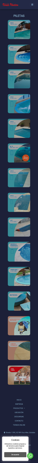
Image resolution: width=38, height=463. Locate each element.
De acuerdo (15, 454)
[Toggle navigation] (32, 4)
